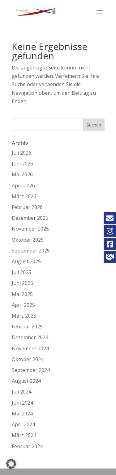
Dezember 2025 (30, 218)
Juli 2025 (21, 272)
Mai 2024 (22, 413)
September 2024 (31, 370)
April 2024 (23, 424)
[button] (11, 464)
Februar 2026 (27, 207)
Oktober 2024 (28, 359)
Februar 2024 (27, 446)
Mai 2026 (22, 174)
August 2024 (26, 380)
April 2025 (23, 305)
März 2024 (24, 435)
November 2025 (30, 228)
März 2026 (24, 196)
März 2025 (24, 315)
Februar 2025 (27, 326)
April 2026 (23, 185)
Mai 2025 (22, 294)
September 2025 (31, 250)
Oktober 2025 (28, 239)
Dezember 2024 (30, 337)
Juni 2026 (22, 163)
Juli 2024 (21, 391)
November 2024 (30, 348)
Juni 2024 (22, 402)
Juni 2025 (22, 283)
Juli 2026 (21, 152)
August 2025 (26, 261)
